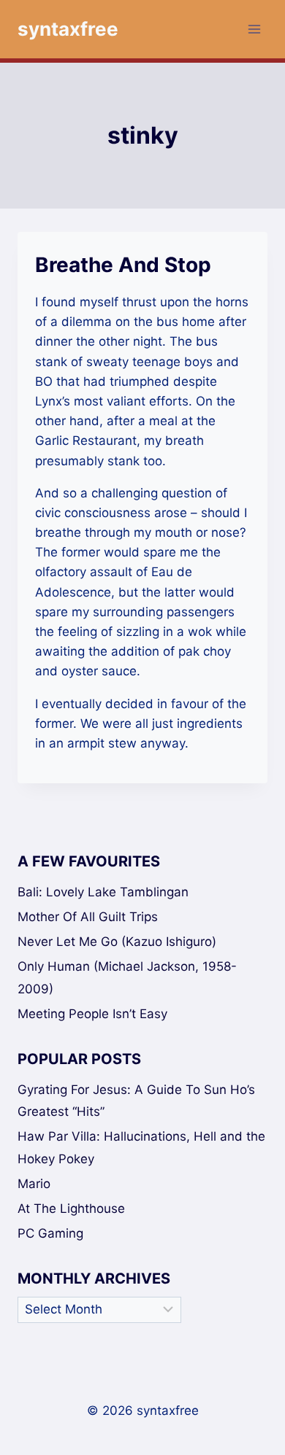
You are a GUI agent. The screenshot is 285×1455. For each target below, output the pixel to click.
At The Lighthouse (71, 1208)
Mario (34, 1183)
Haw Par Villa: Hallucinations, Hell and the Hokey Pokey (141, 1147)
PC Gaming (50, 1233)
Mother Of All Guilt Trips (88, 916)
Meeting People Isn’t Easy (92, 1013)
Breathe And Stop (123, 264)
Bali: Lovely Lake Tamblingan (103, 892)
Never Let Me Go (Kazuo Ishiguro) (117, 941)
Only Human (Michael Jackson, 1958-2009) (127, 977)
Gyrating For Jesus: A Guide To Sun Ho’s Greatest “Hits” (136, 1101)
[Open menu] (253, 29)
